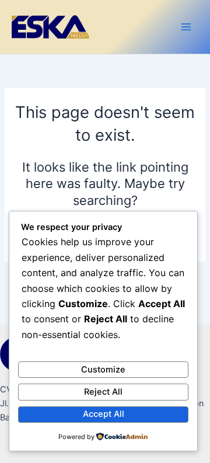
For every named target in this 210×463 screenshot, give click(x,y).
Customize (103, 369)
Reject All (103, 392)
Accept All (103, 414)
